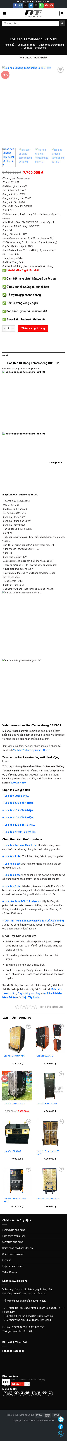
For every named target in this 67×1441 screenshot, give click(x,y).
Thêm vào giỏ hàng (33, 328)
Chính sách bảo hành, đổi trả (17, 1248)
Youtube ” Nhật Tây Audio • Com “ (31, 750)
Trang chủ (8, 44)
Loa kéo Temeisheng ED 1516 (48, 1152)
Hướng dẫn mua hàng (13, 1229)
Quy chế (6, 1260)
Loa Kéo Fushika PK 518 (48, 1198)
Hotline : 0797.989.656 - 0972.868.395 (23, 1327)
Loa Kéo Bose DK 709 (47, 1103)
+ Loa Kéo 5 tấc (11, 886)
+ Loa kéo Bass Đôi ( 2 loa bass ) (21, 901)
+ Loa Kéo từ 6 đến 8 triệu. (17, 817)
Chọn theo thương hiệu (51, 44)
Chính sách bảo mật (13, 1254)
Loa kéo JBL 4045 (12, 1151)
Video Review (9, 1272)
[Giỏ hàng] (62, 13)
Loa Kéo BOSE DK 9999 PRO (15, 1200)
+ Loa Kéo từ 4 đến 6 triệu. (17, 810)
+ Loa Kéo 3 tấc (11, 863)
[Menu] (4, 13)
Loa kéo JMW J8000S (14, 1103)
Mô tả (5, 355)
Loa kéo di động (26, 44)
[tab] (33, 355)
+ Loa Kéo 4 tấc (11, 875)
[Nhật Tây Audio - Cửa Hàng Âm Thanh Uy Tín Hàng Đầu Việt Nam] (33, 13)
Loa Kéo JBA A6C (45, 1055)
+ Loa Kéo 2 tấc (11, 856)
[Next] (59, 106)
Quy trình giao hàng (12, 1241)
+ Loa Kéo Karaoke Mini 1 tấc (19, 845)
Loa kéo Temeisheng (35, 47)
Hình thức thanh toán (13, 1236)
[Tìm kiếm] (62, 23)
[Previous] (7, 106)
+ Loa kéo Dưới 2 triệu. (15, 795)
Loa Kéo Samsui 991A (14, 1055)
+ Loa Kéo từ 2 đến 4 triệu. (17, 802)
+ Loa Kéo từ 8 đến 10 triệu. (18, 824)
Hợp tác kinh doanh (12, 1266)
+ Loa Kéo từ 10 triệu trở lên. (19, 832)
